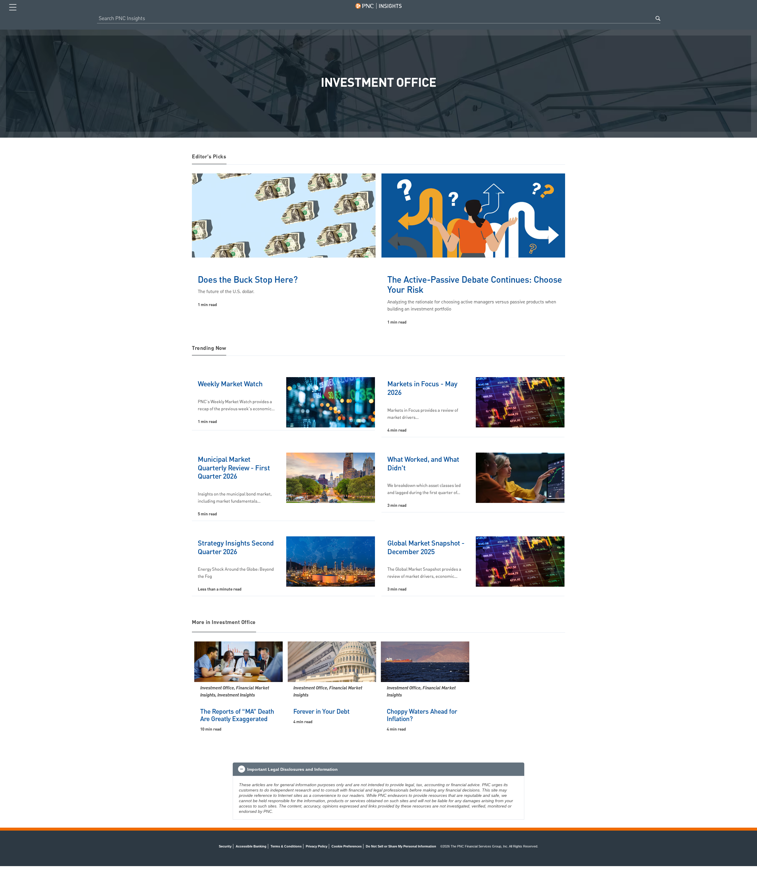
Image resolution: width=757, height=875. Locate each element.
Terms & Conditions (286, 846)
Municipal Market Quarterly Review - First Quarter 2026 (234, 468)
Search (658, 18)
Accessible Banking (251, 846)
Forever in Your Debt (321, 712)
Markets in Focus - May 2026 (422, 388)
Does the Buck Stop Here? (248, 280)
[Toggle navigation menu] (13, 7)
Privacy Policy (316, 846)
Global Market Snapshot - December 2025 (426, 547)
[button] (378, 769)
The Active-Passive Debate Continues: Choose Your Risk (474, 285)
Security (225, 846)
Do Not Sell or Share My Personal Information (401, 846)
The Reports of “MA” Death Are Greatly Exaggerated (237, 715)
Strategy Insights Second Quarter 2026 (236, 547)
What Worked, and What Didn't (423, 464)
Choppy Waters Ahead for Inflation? (422, 715)
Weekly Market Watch (230, 384)
